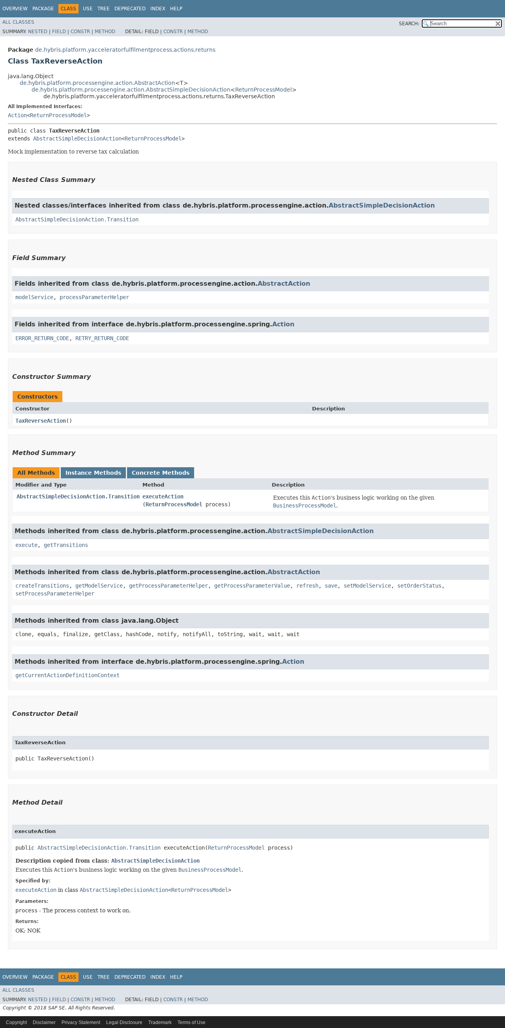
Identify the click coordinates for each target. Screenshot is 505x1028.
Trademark (160, 1022)
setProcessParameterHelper (54, 593)
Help (176, 8)
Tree (103, 8)
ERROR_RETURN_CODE (42, 338)
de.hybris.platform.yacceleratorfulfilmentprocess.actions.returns (125, 50)
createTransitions (42, 585)
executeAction (162, 496)
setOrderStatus (419, 585)
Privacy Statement (81, 1022)
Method (105, 31)
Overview (15, 8)
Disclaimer (44, 1022)
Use (88, 8)
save (331, 585)
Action (17, 115)
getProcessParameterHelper (168, 585)
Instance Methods (93, 473)
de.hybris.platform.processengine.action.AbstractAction (97, 83)
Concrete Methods (160, 473)
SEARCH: (409, 23)
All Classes (18, 22)
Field (59, 31)
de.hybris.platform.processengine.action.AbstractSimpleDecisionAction (131, 89)
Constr (80, 31)
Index (157, 8)
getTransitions (66, 545)
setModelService (367, 585)
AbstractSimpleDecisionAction (77, 138)
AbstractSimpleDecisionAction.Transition (76, 219)
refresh (307, 585)
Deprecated (130, 8)
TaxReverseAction (40, 421)
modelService (34, 297)
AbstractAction (284, 283)
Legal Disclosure (124, 1022)
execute (26, 545)
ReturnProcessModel (263, 89)
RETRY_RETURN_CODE (102, 338)
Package (43, 8)
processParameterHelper (94, 297)
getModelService (99, 585)
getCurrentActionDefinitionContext (67, 675)
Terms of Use (192, 1022)
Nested (37, 31)
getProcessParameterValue (252, 585)
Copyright (16, 1022)
